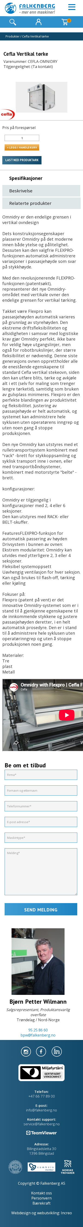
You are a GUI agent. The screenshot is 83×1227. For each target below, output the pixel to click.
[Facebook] (41, 1051)
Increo (66, 1212)
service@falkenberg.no (42, 1124)
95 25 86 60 (38, 1030)
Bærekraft (41, 1203)
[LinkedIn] (56, 1051)
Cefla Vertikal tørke (35, 36)
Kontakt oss (41, 1193)
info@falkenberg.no (41, 1110)
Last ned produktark (22, 160)
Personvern (41, 1198)
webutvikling (48, 1212)
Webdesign (21, 1212)
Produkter (13, 36)
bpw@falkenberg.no (38, 1035)
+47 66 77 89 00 (41, 1096)
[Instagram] (26, 1051)
